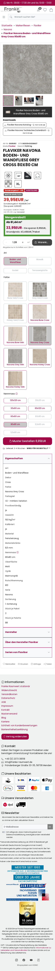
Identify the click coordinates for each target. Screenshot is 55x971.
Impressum (7, 705)
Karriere (5, 721)
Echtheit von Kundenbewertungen (19, 725)
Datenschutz (8, 698)
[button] (17, 393)
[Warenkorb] (51, 10)
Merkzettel (10, 664)
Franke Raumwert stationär (15, 686)
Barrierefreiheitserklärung (14, 729)
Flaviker (12, 146)
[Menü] (4, 17)
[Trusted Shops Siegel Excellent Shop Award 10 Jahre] (27, 913)
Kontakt (5, 709)
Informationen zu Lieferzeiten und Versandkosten (26, 948)
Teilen (49, 664)
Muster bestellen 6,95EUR (29, 441)
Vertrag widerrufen (16, 736)
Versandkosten (9, 694)
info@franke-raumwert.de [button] (18, 762)
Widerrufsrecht (9, 690)
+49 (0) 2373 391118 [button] (15, 758)
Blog (3, 717)
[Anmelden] (38, 10)
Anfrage (37, 664)
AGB (3, 702)
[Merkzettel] (45, 10)
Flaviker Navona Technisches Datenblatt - (27, 131)
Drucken (24, 664)
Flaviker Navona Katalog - (26, 124)
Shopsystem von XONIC (27, 965)
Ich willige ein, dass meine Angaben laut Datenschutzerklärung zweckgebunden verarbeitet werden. (28, 834)
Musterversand (9, 713)
